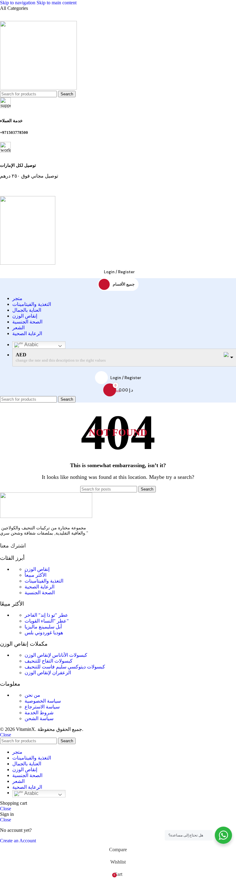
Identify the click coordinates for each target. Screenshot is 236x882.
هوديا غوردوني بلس (44, 632)
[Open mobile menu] (118, 190)
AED (21, 354)
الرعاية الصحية (39, 586)
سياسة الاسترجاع (42, 706)
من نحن (32, 695)
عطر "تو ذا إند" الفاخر (46, 615)
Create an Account (18, 840)
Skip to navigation (18, 2)
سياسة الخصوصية (43, 701)
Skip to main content (57, 2)
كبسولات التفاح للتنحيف (49, 661)
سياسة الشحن (39, 718)
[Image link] (46, 516)
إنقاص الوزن (37, 569)
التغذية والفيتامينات (44, 580)
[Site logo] (38, 87)
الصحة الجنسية (40, 592)
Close (5, 734)
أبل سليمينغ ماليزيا (43, 626)
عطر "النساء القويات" (47, 620)
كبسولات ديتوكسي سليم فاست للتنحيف (65, 666)
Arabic (30, 344)
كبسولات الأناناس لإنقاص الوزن (56, 655)
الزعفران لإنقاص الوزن (48, 672)
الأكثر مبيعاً (35, 575)
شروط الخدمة (39, 712)
